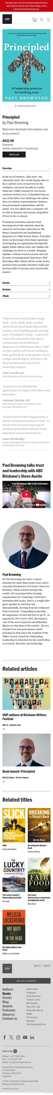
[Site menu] (49, 20)
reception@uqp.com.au (20, 1062)
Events (7, 997)
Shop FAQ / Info (33, 1006)
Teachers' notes (33, 999)
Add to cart (14, 154)
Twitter (11, 1037)
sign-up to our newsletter (26, 980)
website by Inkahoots (10, 1089)
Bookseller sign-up (34, 1010)
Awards (7, 1006)
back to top (7, 1051)
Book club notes (33, 996)
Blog (5, 1002)
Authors (7, 989)
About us (8, 1014)
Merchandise (32, 1003)
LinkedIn (32, 1037)
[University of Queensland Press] (7, 19)
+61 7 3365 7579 (14, 1059)
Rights (29, 1013)
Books (6, 993)
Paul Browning (11, 574)
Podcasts (8, 1010)
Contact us (9, 1018)
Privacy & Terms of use (13, 1084)
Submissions (32, 989)
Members (30, 1020)
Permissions (31, 1017)
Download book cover (27, 105)
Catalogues (31, 992)
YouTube (25, 1037)
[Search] (41, 20)
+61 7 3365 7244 (17, 1056)
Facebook (4, 1037)
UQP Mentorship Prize (36, 1024)
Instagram (18, 1037)
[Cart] (34, 20)
